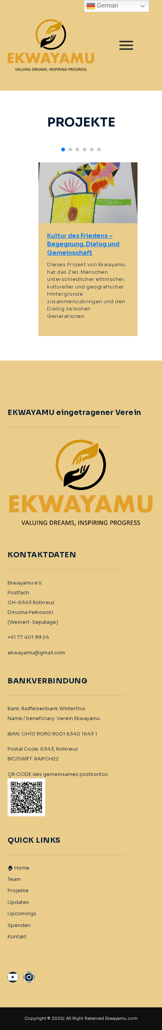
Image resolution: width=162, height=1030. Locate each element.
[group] (88, 249)
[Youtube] (13, 977)
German (106, 5)
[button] (63, 149)
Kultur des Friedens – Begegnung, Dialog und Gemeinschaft (83, 244)
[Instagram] (29, 977)
